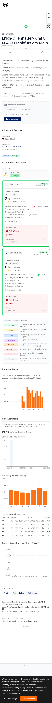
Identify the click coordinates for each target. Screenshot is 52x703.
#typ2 (6, 593)
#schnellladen (18, 593)
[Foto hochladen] (26, 52)
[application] (26, 397)
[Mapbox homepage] (6, 45)
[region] (26, 29)
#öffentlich (32, 593)
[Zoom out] (49, 17)
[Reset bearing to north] (49, 21)
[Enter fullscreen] (49, 27)
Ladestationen (18, 619)
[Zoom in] (49, 13)
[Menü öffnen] (46, 5)
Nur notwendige (10, 698)
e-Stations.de (6, 619)
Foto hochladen (12, 119)
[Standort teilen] (42, 52)
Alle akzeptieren (28, 698)
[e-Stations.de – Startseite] (5, 5)
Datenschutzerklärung (11, 693)
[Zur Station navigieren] (10, 52)
